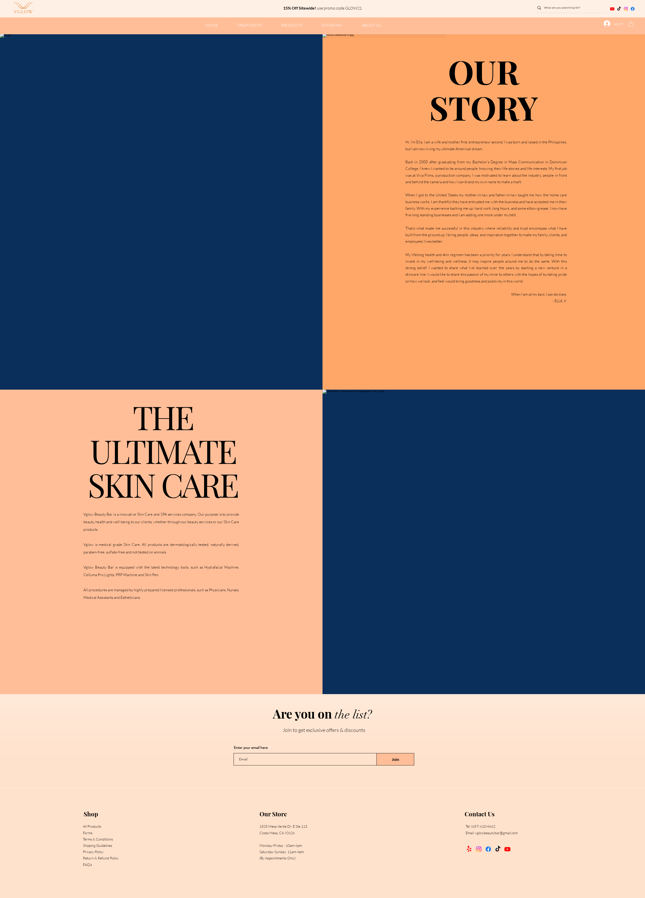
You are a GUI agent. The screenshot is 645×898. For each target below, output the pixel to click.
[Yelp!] (469, 849)
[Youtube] (507, 849)
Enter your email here (251, 747)
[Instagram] (625, 8)
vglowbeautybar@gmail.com (496, 833)
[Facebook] (632, 8)
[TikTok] (497, 849)
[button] (631, 23)
